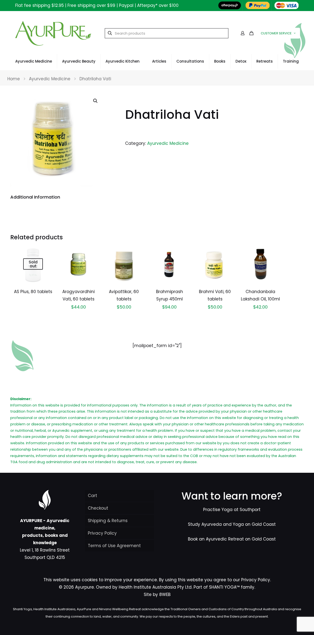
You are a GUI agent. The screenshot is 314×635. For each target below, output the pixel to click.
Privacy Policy (102, 533)
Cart (92, 496)
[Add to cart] (91, 251)
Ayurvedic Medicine (49, 79)
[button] (96, 101)
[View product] (45, 251)
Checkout (98, 508)
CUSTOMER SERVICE (276, 33)
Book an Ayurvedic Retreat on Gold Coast (232, 539)
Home (13, 79)
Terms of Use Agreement (114, 546)
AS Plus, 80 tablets (33, 292)
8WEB (164, 594)
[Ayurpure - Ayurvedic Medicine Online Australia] (53, 33)
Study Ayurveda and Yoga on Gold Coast (232, 524)
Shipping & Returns (108, 521)
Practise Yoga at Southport (232, 510)
